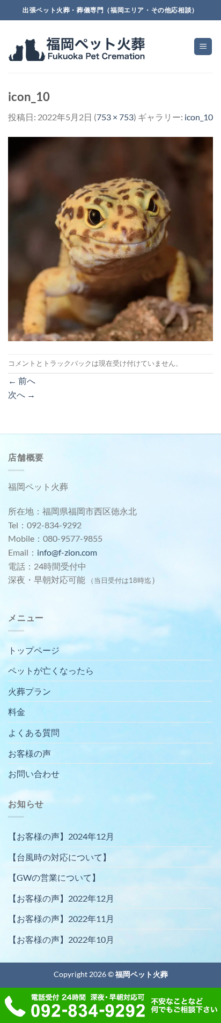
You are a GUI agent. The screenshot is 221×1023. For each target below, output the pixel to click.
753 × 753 (115, 117)
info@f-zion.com (67, 552)
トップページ (34, 650)
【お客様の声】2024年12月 (61, 836)
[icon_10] (110, 238)
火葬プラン (29, 691)
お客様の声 (29, 753)
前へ (21, 380)
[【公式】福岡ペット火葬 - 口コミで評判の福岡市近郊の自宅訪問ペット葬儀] (78, 46)
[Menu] (203, 47)
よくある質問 (34, 732)
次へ (21, 394)
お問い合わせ (34, 773)
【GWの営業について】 (54, 877)
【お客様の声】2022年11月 (61, 918)
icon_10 (199, 117)
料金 (16, 711)
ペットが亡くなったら (51, 670)
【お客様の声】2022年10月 (61, 939)
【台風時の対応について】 (59, 857)
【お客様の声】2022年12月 (61, 898)
